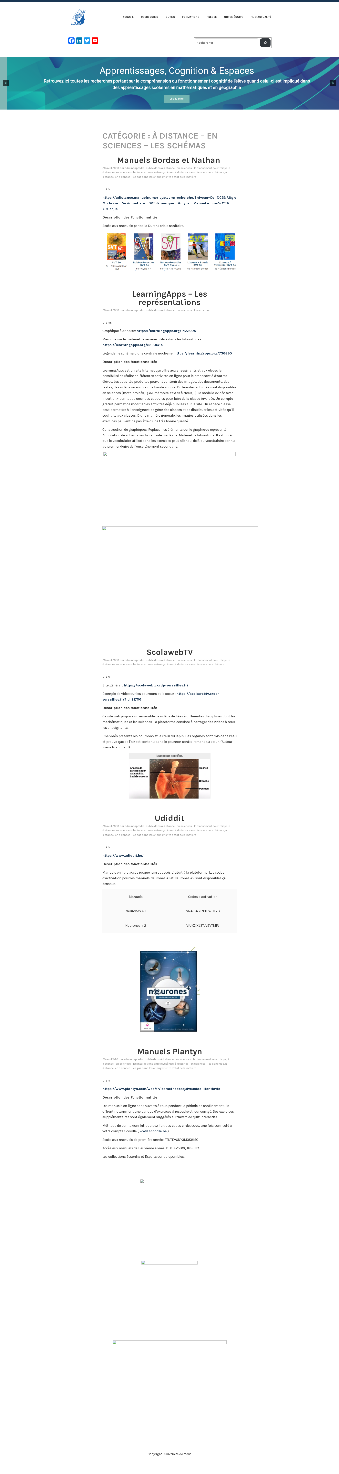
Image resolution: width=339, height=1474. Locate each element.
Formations (190, 17)
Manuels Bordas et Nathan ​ (169, 160)
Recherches (149, 17)
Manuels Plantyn (169, 1051)
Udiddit (169, 818)
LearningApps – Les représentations (169, 298)
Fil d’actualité (261, 17)
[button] (6, 83)
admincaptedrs (135, 168)
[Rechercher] (265, 42)
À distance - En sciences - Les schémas (199, 172)
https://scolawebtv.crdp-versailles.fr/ (156, 685)
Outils (170, 17)
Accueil (128, 17)
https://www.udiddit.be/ (123, 855)
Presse (212, 17)
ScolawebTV (169, 652)
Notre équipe (233, 17)
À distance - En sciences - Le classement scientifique (194, 168)
